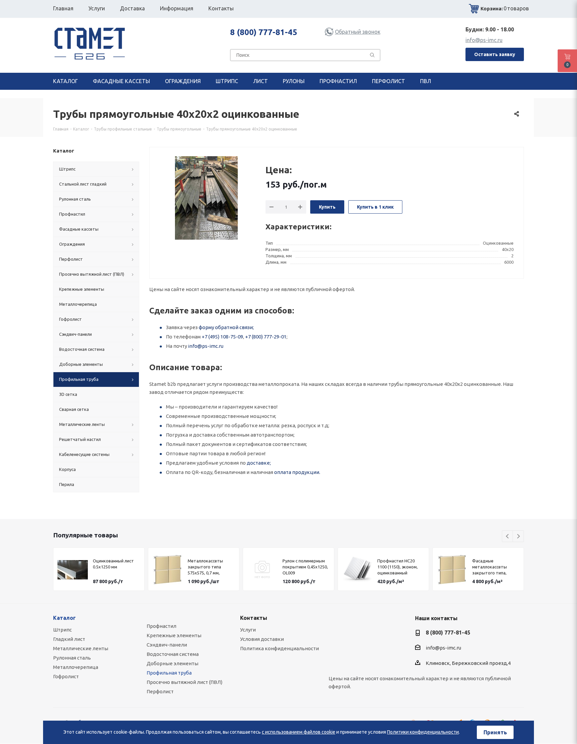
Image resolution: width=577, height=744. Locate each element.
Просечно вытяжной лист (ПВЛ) (184, 682)
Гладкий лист (69, 639)
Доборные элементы (172, 663)
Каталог (64, 618)
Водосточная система (173, 654)
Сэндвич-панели (167, 645)
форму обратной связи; (226, 327)
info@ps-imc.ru (484, 40)
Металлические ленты (80, 648)
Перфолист (160, 691)
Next (518, 536)
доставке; (259, 463)
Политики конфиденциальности (423, 732)
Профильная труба (169, 673)
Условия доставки (262, 639)
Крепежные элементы (174, 635)
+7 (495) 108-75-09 (222, 336)
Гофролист (66, 676)
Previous (507, 536)
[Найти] (372, 56)
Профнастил (161, 626)
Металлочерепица (75, 667)
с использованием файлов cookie (298, 732)
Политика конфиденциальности (279, 648)
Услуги (248, 630)
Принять (495, 732)
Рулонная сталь (72, 658)
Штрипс (62, 630)
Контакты (253, 618)
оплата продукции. (297, 472)
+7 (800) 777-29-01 (265, 336)
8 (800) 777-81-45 (263, 32)
